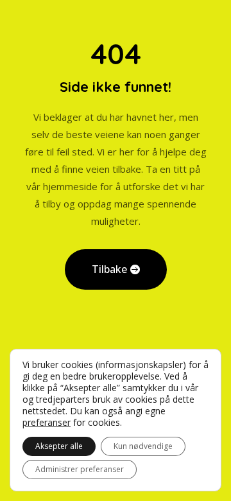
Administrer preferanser (79, 469)
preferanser (46, 422)
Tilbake (109, 269)
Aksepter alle (59, 446)
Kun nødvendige (143, 446)
